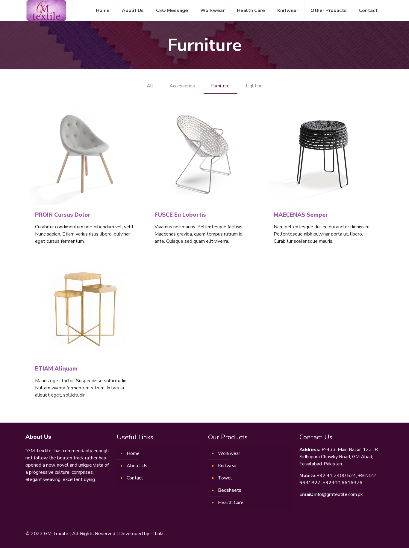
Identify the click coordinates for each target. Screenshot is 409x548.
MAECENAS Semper (301, 215)
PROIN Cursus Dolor (62, 215)
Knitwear (227, 465)
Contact (135, 478)
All (150, 86)
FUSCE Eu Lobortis (180, 215)
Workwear (229, 453)
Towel (225, 478)
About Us (137, 465)
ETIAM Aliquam (56, 369)
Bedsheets (229, 490)
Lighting (254, 86)
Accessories (182, 86)
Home (133, 453)
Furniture (220, 86)
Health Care (230, 502)
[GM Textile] (45, 10)
